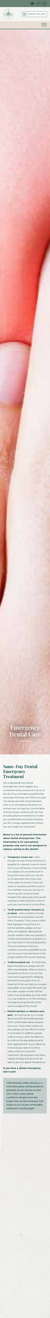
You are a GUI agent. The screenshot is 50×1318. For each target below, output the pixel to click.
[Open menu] (44, 24)
